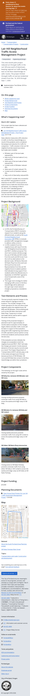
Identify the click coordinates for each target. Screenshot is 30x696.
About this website (7, 667)
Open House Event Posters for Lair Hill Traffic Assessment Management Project (14, 495)
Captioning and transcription (10, 656)
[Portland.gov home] (7, 37)
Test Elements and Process (13, 103)
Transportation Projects (10, 44)
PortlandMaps (25, 537)
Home (3, 42)
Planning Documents (11, 109)
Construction (24, 44)
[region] (15, 521)
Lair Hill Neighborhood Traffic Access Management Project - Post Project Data (14, 133)
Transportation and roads (9, 556)
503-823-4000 (5, 595)
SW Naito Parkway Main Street (10, 549)
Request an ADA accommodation (11, 593)
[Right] (6, 533)
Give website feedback (12, 567)
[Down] (5, 536)
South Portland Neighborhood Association (16, 237)
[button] (22, 37)
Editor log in (5, 674)
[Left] (3, 533)
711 (20, 595)
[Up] (5, 530)
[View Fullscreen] (3, 517)
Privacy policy (5, 659)
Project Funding (9, 107)
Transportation (12, 42)
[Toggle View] (26, 507)
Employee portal (6, 670)
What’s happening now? (12, 99)
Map (6, 111)
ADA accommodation (7, 652)
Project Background (11, 101)
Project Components (11, 105)
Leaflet (19, 537)
